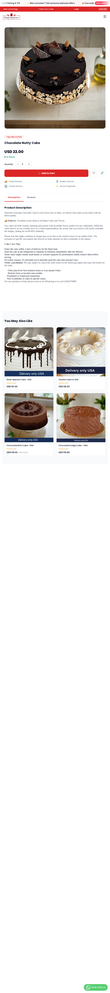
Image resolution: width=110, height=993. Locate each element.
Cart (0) (103, 9)
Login (76, 9)
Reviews (31, 197)
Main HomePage (10, 9)
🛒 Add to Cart (46, 173)
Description (14, 197)
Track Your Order (46, 9)
